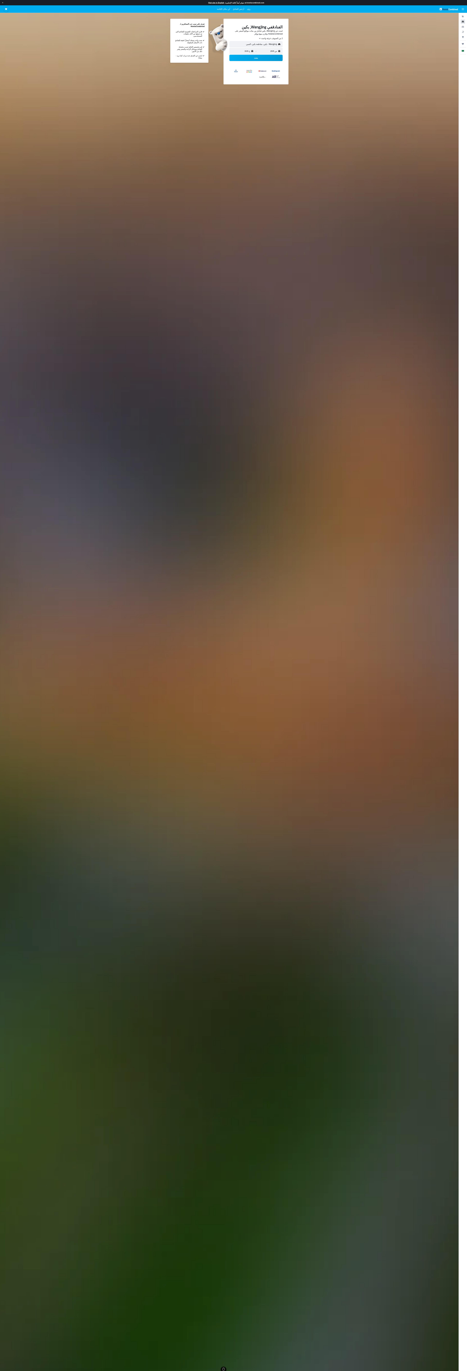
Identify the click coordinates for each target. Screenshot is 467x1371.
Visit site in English (216, 2)
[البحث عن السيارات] (463, 26)
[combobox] (271, 38)
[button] (2, 2)
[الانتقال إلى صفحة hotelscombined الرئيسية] (448, 9)
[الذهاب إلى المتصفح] (463, 37)
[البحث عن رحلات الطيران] (463, 16)
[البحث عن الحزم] (463, 31)
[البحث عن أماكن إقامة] (463, 21)
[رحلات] (463, 43)
